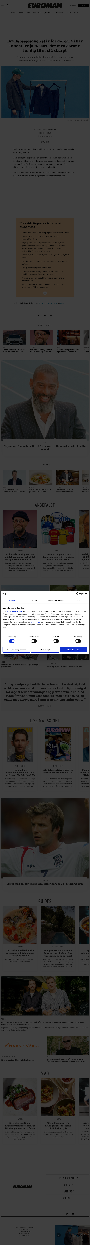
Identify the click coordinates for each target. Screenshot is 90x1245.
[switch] (34, 641)
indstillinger (36, 622)
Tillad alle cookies (73, 650)
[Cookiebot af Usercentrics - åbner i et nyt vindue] (77, 594)
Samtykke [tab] (12, 600)
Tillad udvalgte (45, 650)
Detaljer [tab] (34, 600)
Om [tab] (78, 600)
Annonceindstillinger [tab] (56, 600)
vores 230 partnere (14, 611)
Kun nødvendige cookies (16, 650)
